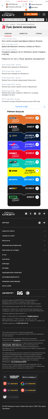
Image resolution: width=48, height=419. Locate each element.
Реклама (5, 268)
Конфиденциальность (10, 277)
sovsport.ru (17, 340)
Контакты (6, 259)
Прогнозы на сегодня (10, 250)
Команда (5, 263)
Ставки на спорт (8, 236)
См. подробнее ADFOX (18, 361)
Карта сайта (6, 286)
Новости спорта (8, 231)
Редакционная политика (12, 272)
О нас (4, 255)
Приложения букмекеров (11, 245)
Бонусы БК (6, 240)
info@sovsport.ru (32, 316)
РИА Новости (16, 345)
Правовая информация (11, 281)
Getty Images (6, 345)
